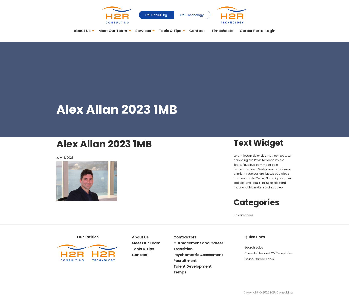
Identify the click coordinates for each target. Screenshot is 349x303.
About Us (82, 30)
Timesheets (222, 30)
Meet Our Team (113, 30)
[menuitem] (82, 31)
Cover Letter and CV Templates (268, 253)
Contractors (185, 237)
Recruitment (185, 260)
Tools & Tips (170, 30)
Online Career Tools (259, 259)
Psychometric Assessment (198, 254)
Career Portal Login (257, 30)
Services (143, 30)
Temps (179, 272)
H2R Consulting (156, 15)
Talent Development (192, 266)
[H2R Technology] (232, 15)
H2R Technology (192, 15)
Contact (197, 30)
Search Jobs (253, 247)
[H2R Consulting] (117, 15)
